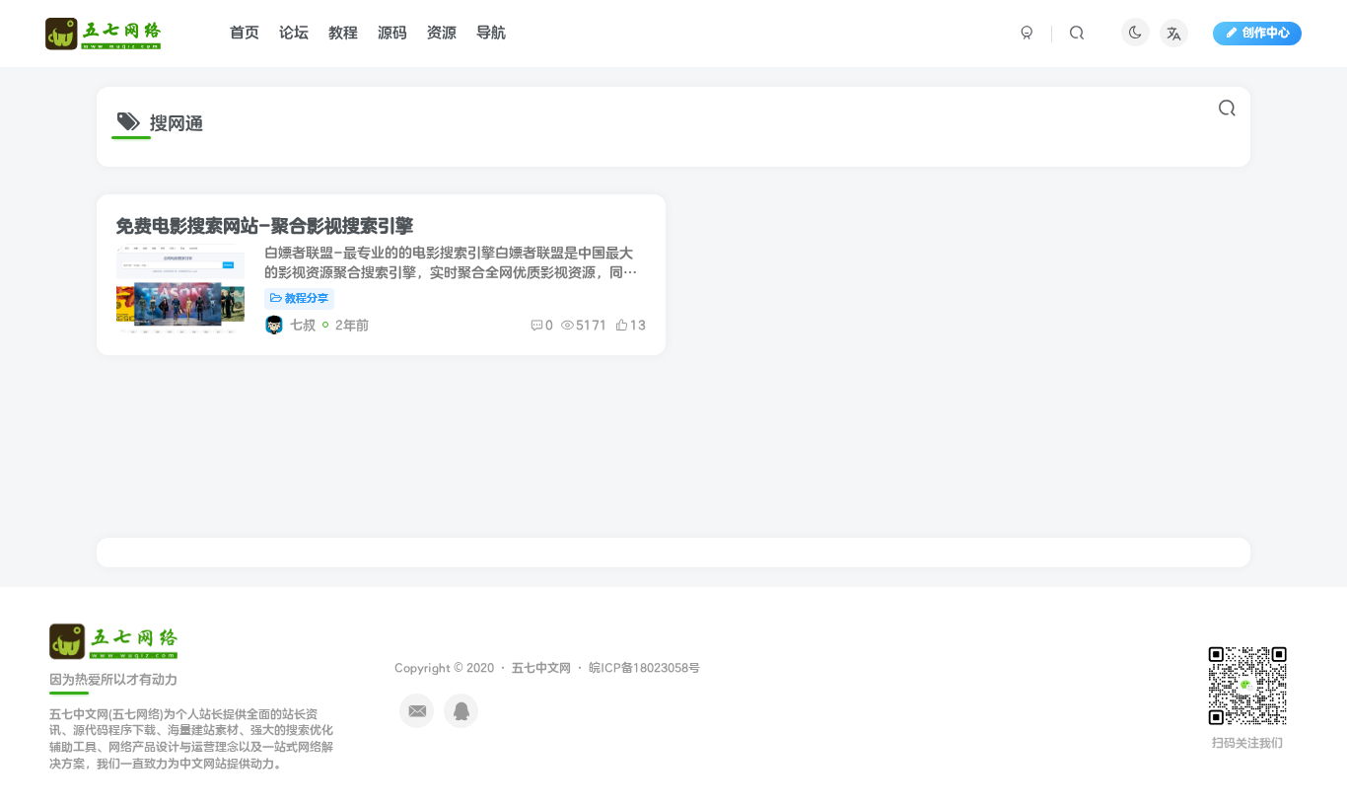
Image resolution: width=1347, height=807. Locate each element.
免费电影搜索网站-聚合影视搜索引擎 (264, 226)
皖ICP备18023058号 (644, 668)
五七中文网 (541, 668)
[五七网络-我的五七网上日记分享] (113, 639)
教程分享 (306, 298)
